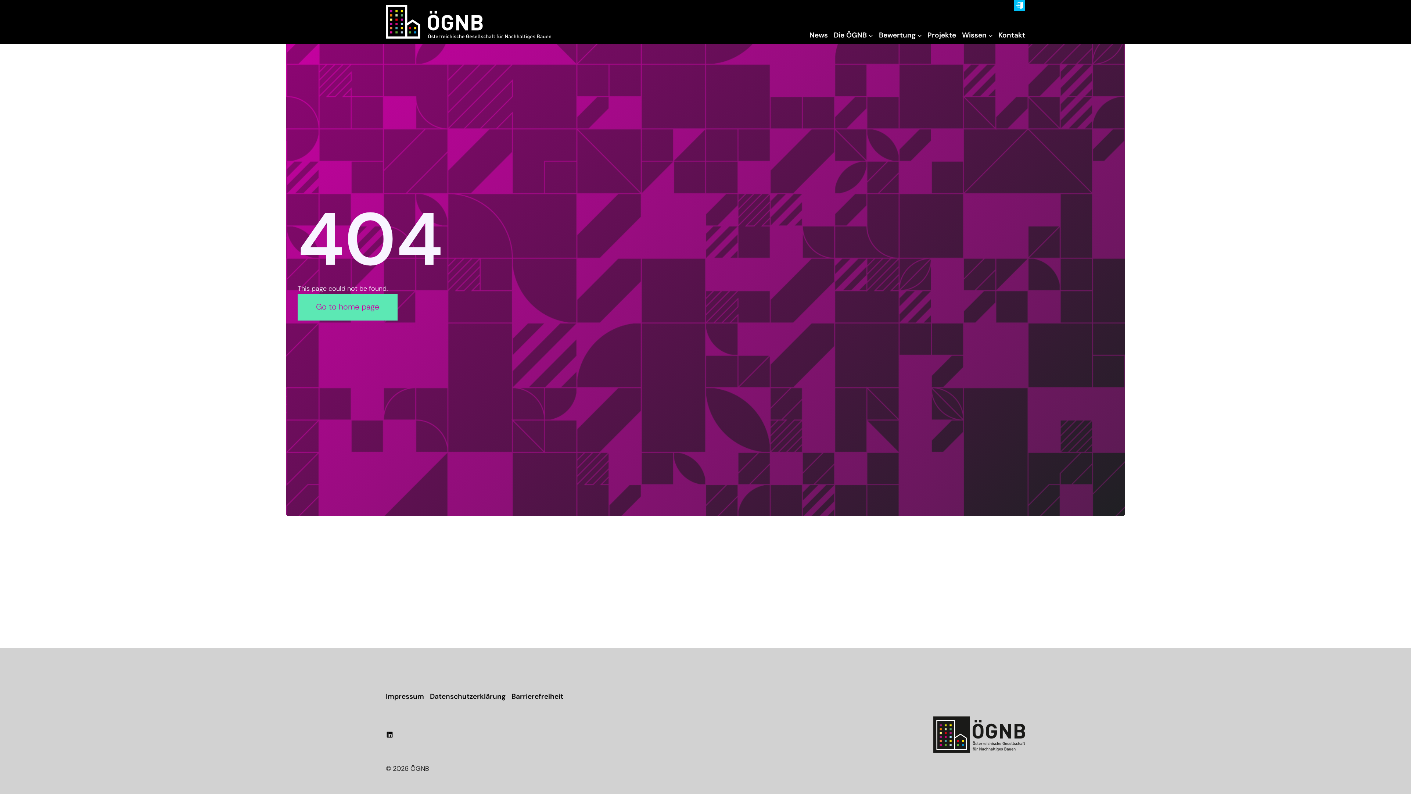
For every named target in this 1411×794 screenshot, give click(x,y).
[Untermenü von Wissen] (990, 35)
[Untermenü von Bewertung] (920, 35)
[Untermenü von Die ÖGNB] (871, 35)
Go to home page (347, 307)
